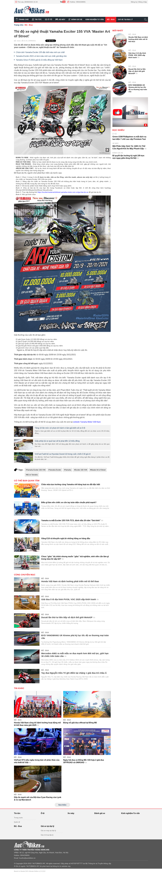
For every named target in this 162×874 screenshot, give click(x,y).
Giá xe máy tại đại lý (48, 830)
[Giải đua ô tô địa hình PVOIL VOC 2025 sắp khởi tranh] (26, 602)
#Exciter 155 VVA (80, 470)
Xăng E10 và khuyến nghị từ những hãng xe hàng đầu (65, 538)
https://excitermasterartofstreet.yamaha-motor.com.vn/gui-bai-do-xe (62, 192)
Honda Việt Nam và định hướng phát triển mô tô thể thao (70, 581)
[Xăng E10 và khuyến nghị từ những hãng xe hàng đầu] (26, 544)
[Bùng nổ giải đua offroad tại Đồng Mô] (87, 704)
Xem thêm (62, 805)
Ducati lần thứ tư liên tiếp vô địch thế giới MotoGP (67, 617)
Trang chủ (24, 19)
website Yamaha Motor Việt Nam (87, 422)
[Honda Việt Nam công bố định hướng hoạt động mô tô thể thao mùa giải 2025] (37, 704)
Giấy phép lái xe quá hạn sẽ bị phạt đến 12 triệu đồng (57, 441)
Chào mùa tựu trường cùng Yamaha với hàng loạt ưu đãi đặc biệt (70, 484)
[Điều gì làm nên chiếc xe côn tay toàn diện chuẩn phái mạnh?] (26, 508)
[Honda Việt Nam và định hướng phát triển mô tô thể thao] (26, 584)
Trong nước (18, 818)
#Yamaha (67, 470)
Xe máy (62, 19)
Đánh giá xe (76, 19)
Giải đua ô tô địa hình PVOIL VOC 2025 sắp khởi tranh (69, 599)
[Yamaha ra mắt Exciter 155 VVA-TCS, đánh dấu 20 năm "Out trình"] (26, 526)
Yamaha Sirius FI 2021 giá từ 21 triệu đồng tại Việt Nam (39, 60)
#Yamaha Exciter (54, 470)
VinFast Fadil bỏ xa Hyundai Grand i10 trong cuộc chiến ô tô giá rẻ (63, 454)
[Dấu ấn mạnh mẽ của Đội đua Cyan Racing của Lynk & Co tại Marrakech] (37, 779)
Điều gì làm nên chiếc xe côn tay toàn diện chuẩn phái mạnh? (68, 502)
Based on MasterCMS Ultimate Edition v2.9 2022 (29, 871)
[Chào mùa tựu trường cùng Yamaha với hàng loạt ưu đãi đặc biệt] (26, 490)
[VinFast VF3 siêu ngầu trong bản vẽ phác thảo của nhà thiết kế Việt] (37, 741)
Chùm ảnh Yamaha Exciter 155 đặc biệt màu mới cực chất (40, 52)
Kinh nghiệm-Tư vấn (95, 19)
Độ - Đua (111, 19)
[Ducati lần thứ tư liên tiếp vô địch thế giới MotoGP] (26, 620)
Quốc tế (17, 822)
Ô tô (50, 19)
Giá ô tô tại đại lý (47, 835)
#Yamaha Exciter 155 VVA (35, 470)
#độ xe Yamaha (32, 475)
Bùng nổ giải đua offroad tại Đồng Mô (80, 723)
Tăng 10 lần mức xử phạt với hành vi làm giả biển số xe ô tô (60, 428)
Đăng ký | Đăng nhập (139, 2)
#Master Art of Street (98, 470)
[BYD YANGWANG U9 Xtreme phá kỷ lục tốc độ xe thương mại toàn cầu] (26, 638)
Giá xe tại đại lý (125, 19)
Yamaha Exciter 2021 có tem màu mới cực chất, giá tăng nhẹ (41, 56)
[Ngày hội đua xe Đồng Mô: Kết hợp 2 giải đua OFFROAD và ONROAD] (87, 741)
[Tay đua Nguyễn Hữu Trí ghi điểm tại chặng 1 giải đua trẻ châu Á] (26, 676)
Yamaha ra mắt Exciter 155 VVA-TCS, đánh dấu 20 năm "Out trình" (71, 520)
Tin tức (38, 19)
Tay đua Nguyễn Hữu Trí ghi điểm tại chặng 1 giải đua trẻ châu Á (74, 673)
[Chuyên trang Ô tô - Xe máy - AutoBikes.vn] (31, 10)
